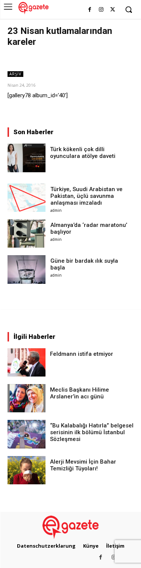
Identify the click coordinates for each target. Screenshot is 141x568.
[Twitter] (112, 10)
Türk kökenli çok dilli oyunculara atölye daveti (82, 152)
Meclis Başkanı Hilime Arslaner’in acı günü (79, 393)
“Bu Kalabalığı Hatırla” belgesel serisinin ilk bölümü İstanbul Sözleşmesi (91, 432)
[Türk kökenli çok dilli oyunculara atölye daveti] (26, 158)
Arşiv (15, 74)
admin (56, 210)
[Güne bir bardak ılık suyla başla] (26, 269)
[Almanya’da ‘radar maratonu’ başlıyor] (26, 233)
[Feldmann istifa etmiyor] (26, 362)
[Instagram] (101, 10)
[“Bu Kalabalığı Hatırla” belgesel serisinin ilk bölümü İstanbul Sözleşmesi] (26, 434)
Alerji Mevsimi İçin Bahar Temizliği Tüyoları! (83, 465)
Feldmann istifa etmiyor (81, 354)
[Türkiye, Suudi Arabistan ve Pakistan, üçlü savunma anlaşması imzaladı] (26, 198)
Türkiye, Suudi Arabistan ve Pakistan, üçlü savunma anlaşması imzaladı (86, 196)
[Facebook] (90, 10)
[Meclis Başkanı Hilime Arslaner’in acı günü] (26, 398)
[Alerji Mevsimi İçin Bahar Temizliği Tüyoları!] (26, 470)
